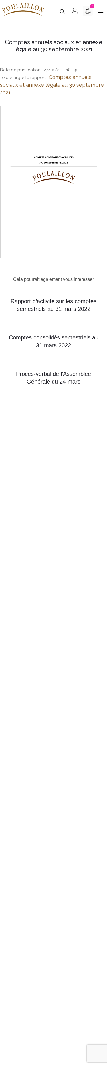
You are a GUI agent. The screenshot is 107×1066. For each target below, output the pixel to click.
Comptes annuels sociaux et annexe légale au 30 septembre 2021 (52, 85)
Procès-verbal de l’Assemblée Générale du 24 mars (53, 378)
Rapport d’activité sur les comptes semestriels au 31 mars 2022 (53, 305)
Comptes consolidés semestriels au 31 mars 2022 (53, 341)
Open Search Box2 (24, 407)
